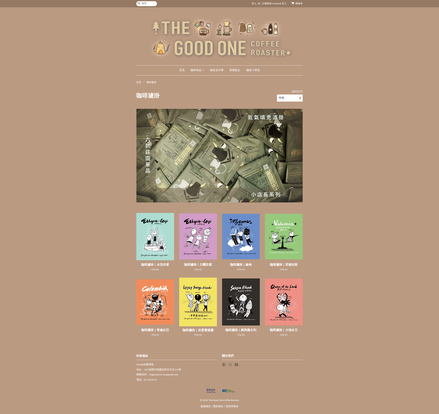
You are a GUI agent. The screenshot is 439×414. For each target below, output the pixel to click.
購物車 (299, 3)
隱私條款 (218, 406)
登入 (254, 3)
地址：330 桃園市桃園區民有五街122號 (158, 370)
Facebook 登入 (279, 3)
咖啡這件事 (217, 70)
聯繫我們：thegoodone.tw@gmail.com (157, 375)
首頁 (182, 70)
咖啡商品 (196, 70)
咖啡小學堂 (253, 70)
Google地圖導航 (145, 364)
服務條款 (206, 406)
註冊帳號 (267, 3)
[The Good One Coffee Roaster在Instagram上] (230, 365)
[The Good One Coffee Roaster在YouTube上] (236, 365)
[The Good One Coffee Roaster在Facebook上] (224, 365)
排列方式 (297, 91)
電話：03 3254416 (146, 380)
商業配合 (234, 70)
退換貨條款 (232, 406)
